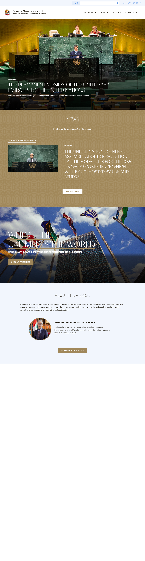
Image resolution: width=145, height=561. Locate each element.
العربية (123, 3)
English (129, 3)
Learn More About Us (72, 350)
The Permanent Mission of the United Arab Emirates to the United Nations (60, 87)
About (116, 12)
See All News (72, 191)
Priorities (130, 12)
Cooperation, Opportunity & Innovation (22, 141)
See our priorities (20, 262)
